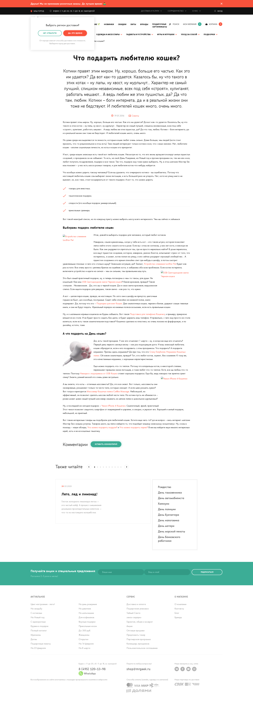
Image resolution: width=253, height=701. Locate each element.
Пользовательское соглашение (142, 648)
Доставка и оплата (136, 604)
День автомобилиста (171, 498)
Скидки (122, 24)
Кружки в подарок (39, 626)
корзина (213, 24)
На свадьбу (36, 608)
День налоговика (168, 520)
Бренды (144, 24)
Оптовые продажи (135, 630)
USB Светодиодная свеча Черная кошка (102, 281)
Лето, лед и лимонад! (79, 494)
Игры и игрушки (165, 34)
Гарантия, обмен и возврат (139, 621)
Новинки (109, 24)
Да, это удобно (75, 33)
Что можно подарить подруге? (102, 427)
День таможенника (170, 492)
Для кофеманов (86, 617)
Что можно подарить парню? (134, 427)
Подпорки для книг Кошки (109, 303)
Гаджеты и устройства (138, 34)
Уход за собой (189, 34)
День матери (166, 526)
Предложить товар (135, 634)
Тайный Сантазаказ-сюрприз (133, 615)
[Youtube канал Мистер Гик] (188, 669)
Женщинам (84, 634)
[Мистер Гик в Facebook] (182, 669)
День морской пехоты (171, 531)
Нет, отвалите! (50, 33)
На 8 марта (84, 648)
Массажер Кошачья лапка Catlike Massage (108, 391)
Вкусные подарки (87, 621)
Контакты (179, 608)
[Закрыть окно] (221, 4)
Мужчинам (36, 634)
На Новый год (38, 617)
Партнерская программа (138, 639)
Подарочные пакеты (41, 643)
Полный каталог (39, 630)
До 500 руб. (85, 630)
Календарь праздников (137, 643)
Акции (129, 626)
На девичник (85, 608)
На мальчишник (86, 612)
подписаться (207, 572)
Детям (34, 639)
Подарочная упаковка (137, 608)
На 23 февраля (38, 648)
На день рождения (88, 604)
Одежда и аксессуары (108, 34)
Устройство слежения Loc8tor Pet (160, 263)
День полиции (167, 509)
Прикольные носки (88, 626)
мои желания (189, 24)
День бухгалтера (168, 515)
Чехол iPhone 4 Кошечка (113, 405)
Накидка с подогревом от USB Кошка (98, 373)
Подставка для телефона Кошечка (147, 314)
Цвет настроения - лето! (43, 604)
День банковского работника (169, 539)
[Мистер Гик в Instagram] (194, 669)
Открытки (83, 639)
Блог (177, 612)
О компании (180, 604)
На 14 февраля (86, 643)
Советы (135, 115)
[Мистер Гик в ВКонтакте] (177, 669)
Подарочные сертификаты (159, 25)
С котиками (36, 612)
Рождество (164, 487)
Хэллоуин (163, 503)
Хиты (133, 24)
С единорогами (38, 621)
